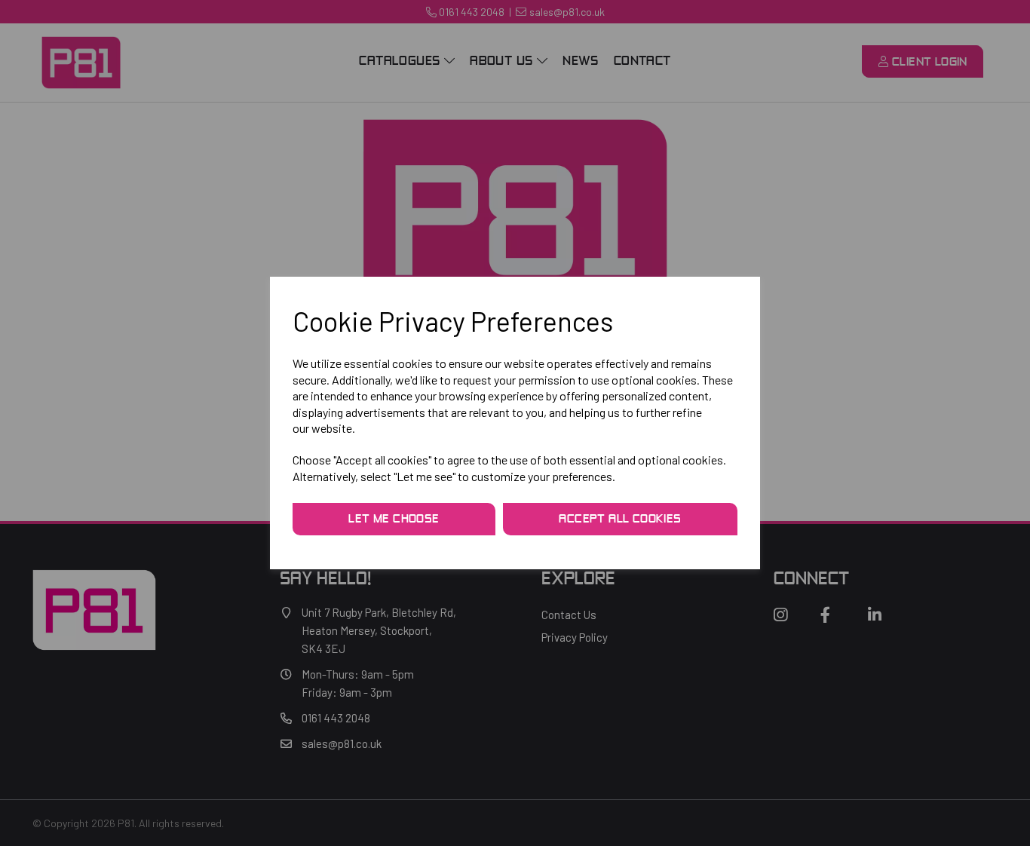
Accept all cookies (620, 519)
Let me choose (393, 519)
